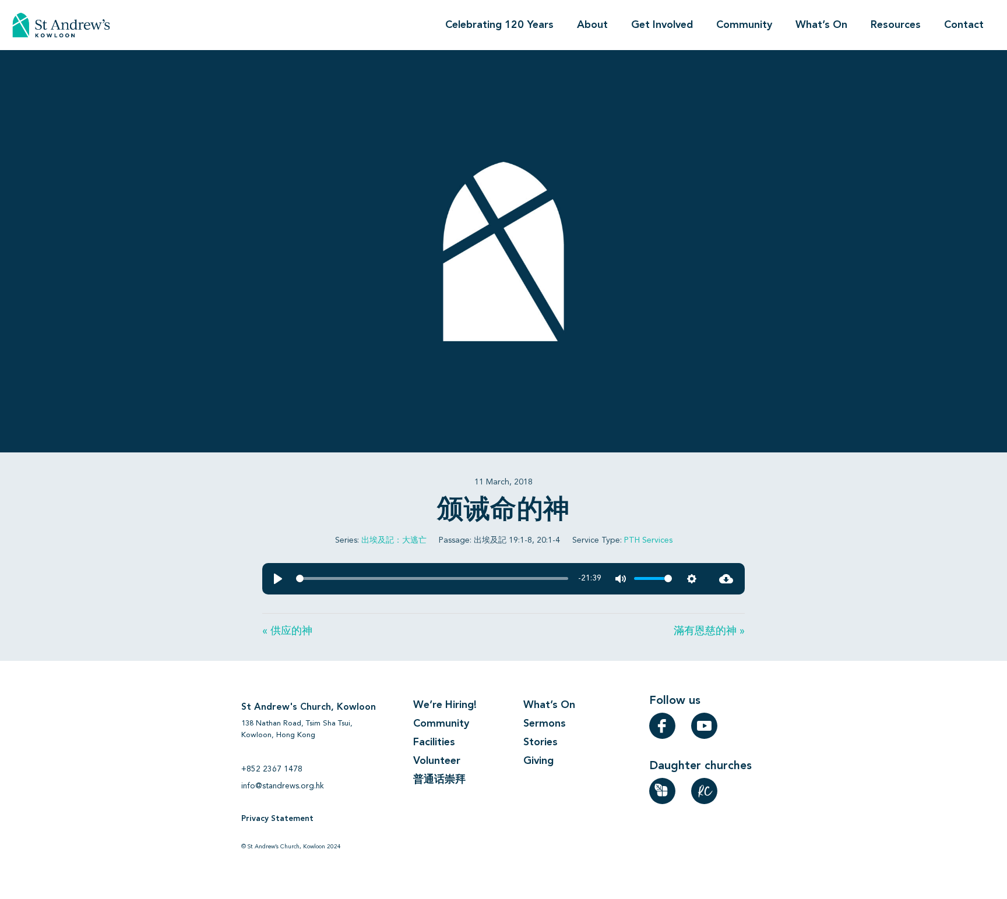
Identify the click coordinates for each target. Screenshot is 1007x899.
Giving (538, 761)
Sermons (544, 724)
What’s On (821, 25)
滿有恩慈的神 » (709, 631)
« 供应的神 (287, 631)
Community (744, 25)
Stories (540, 742)
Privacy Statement (277, 819)
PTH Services (648, 540)
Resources (896, 25)
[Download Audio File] (726, 578)
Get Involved (662, 25)
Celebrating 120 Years (499, 25)
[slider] (432, 578)
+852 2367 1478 (271, 769)
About (592, 25)
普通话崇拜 (439, 779)
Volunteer (436, 761)
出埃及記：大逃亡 (394, 540)
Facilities (434, 742)
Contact (964, 25)
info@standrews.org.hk (282, 786)
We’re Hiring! (445, 705)
